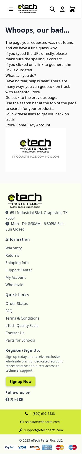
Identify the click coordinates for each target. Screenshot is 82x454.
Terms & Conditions (22, 318)
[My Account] (62, 9)
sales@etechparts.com (42, 422)
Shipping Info (17, 262)
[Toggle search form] (52, 9)
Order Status (16, 303)
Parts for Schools (20, 340)
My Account (40, 125)
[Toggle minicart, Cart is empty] (72, 9)
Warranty (13, 248)
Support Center (18, 270)
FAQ (9, 310)
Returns (12, 255)
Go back (12, 97)
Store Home (15, 125)
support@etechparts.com (43, 430)
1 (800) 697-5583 (42, 413)
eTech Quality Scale (21, 325)
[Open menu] (10, 9)
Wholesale (14, 284)
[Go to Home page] (27, 8)
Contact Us (14, 332)
